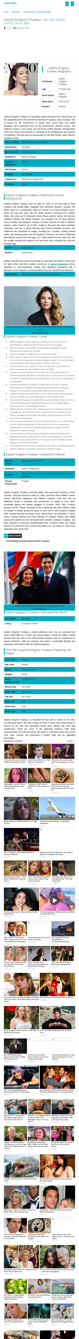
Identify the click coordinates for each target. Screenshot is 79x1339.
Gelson (9, 28)
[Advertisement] (39, 45)
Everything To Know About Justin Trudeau (28, 541)
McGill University (60, 264)
